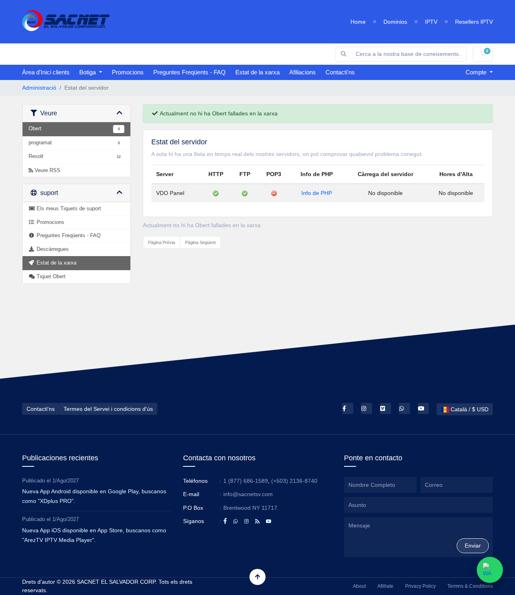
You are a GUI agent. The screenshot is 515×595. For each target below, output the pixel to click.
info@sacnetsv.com (248, 494)
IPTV (431, 21)
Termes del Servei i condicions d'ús (108, 409)
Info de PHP (316, 193)
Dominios (395, 21)
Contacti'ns (340, 72)
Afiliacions (302, 72)
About (359, 586)
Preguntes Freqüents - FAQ (189, 72)
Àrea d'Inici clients (46, 72)
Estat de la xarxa (257, 72)
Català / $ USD (468, 409)
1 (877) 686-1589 (245, 481)
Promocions (128, 72)
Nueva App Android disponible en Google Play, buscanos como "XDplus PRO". (94, 496)
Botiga (88, 72)
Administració (39, 87)
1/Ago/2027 (65, 481)
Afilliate (385, 586)
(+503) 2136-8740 (294, 481)
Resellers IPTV (474, 21)
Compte (477, 72)
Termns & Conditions (470, 586)
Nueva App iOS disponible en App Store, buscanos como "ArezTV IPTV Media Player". (94, 535)
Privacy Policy (420, 586)
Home (358, 21)
